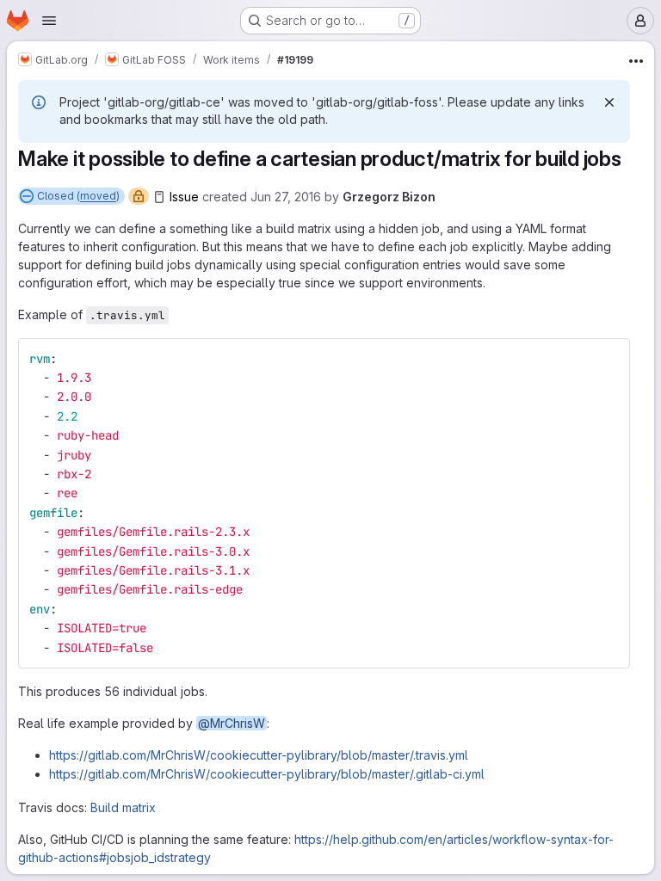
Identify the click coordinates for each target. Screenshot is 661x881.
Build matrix (123, 807)
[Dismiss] (609, 102)
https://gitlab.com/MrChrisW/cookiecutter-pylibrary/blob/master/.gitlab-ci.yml (267, 774)
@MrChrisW (231, 723)
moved (98, 195)
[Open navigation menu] (49, 20)
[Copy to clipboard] (609, 359)
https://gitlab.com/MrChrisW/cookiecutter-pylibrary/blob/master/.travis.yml (258, 755)
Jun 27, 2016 (285, 196)
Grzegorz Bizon (389, 196)
